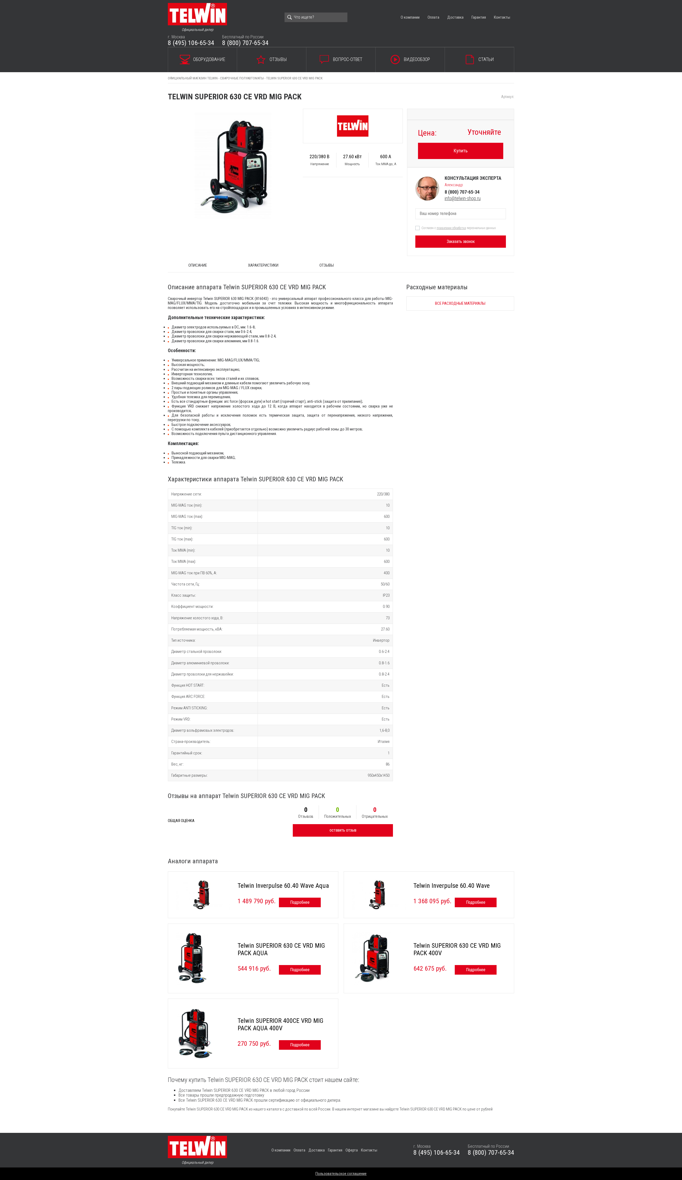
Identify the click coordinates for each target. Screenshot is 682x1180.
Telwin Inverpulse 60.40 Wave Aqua (283, 885)
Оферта (352, 1150)
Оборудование (209, 59)
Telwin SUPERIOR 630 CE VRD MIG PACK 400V (457, 949)
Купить (461, 150)
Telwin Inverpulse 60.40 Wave (451, 885)
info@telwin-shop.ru (463, 198)
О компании (410, 17)
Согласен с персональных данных (458, 228)
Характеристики (263, 265)
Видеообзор (417, 59)
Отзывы (278, 59)
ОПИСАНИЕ (197, 265)
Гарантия (479, 17)
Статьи (486, 59)
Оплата (433, 17)
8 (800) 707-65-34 (245, 43)
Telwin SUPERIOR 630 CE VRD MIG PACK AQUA (281, 949)
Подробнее (300, 902)
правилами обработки (451, 228)
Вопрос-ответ (347, 59)
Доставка (455, 17)
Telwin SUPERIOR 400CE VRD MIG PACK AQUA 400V (280, 1024)
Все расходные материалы (460, 303)
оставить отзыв (343, 830)
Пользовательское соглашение (341, 1173)
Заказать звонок (461, 241)
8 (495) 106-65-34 (191, 43)
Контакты (502, 17)
